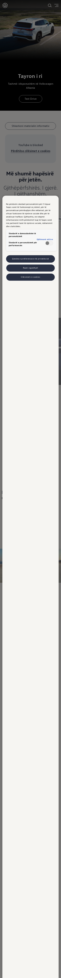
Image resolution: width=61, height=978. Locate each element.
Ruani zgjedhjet (30, 268)
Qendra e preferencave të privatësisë (30, 259)
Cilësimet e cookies (30, 277)
